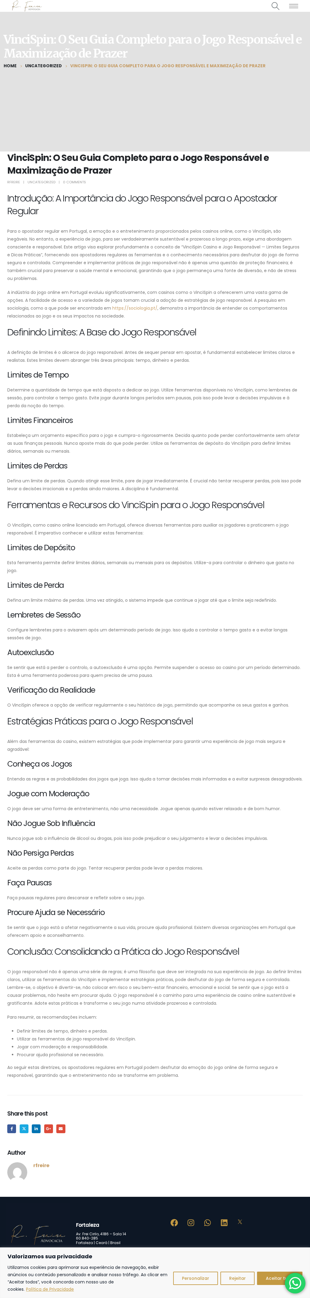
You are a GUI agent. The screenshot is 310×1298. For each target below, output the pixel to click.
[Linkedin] (224, 1222)
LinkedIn (36, 1128)
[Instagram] (191, 1222)
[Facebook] (174, 1222)
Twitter (24, 1128)
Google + (48, 1128)
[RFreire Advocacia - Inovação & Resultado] (26, 6)
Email (60, 1128)
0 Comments (74, 182)
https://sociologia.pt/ (134, 308)
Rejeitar (237, 1278)
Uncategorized (41, 182)
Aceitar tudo (280, 1278)
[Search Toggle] (275, 6)
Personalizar (195, 1278)
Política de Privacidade (50, 1289)
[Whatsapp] (207, 1222)
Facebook (11, 1128)
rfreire (13, 182)
